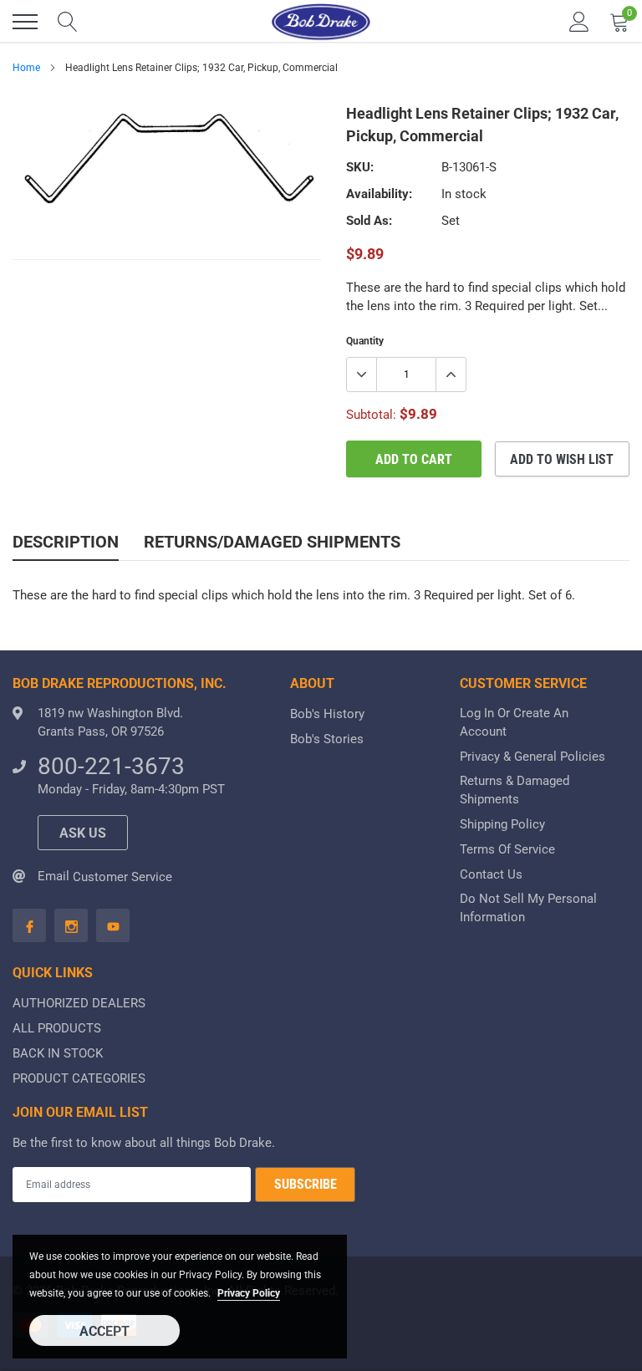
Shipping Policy (502, 824)
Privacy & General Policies (532, 756)
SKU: (360, 167)
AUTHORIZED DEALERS (79, 1003)
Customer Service (122, 876)
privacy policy (248, 1293)
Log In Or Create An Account (514, 722)
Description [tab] (66, 542)
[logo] (321, 22)
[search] (68, 22)
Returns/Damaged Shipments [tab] (272, 542)
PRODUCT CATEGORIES (79, 1078)
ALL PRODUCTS (57, 1028)
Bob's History (327, 713)
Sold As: (369, 220)
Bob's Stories (327, 739)
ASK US (82, 833)
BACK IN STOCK (58, 1053)
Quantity (365, 341)
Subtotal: (371, 414)
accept (104, 1331)
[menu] (25, 21)
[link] (29, 925)
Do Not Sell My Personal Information (528, 908)
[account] (579, 21)
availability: (379, 193)
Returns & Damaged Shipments (514, 790)
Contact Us (491, 874)
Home (26, 68)
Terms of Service (507, 849)
